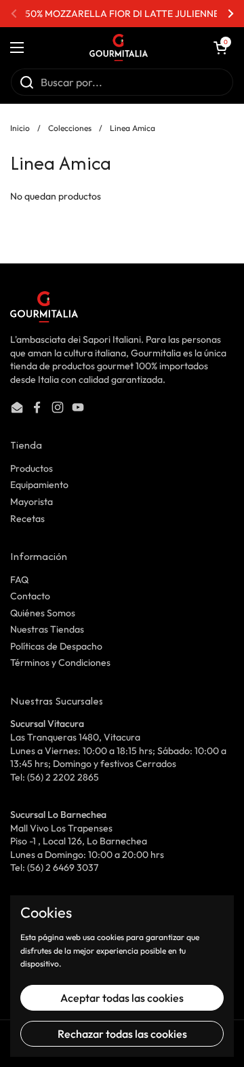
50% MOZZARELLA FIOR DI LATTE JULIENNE (122, 13)
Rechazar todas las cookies (122, 1034)
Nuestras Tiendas (47, 629)
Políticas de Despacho (56, 646)
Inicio (20, 128)
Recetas (27, 518)
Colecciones (70, 128)
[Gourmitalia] (119, 47)
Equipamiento (39, 485)
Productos (31, 468)
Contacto (30, 596)
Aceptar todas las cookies (122, 998)
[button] (220, 47)
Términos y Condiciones (60, 662)
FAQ (19, 580)
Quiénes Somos (42, 613)
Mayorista (31, 501)
